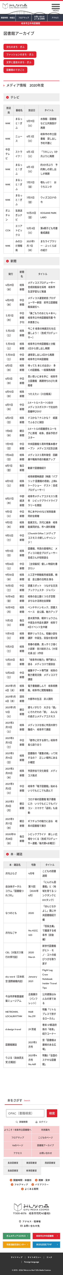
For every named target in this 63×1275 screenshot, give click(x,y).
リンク (49, 1257)
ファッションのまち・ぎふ (20, 54)
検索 (52, 1113)
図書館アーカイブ (45, 1145)
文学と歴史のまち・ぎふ (18, 62)
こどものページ (45, 1137)
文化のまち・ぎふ (15, 46)
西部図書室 (50, 1163)
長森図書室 (13, 1170)
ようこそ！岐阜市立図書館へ (17, 1130)
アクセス (55, 18)
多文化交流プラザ (44, 1244)
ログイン (43, 1122)
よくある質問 (31, 1189)
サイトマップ (16, 1257)
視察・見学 (44, 1180)
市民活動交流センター (16, 1244)
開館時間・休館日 (8, 18)
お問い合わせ (39, 18)
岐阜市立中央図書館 (30, 23)
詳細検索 (23, 1122)
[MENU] (56, 6)
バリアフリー (42, 1184)
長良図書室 (13, 1163)
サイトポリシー (34, 1257)
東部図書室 (31, 1163)
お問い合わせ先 (32, 1225)
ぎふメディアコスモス (16, 1236)
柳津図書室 (31, 1170)
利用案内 (45, 1130)
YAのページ (17, 1145)
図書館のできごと (15, 69)
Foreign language (31, 1262)
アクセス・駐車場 (31, 1221)
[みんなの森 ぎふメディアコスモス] (31, 5)
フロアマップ (23, 18)
